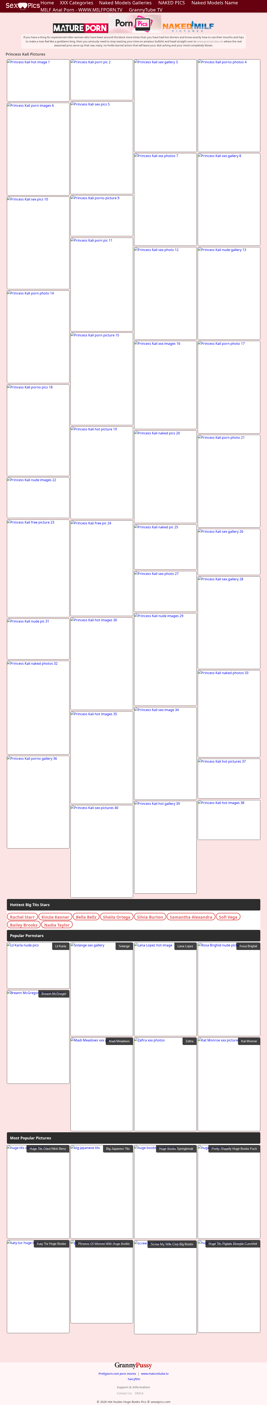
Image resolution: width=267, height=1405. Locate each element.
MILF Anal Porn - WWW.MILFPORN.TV (81, 9)
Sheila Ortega (116, 917)
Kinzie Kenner (55, 917)
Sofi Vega (228, 917)
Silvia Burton (150, 917)
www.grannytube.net (210, 41)
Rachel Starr (22, 917)
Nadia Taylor (57, 925)
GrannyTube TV (145, 9)
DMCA (139, 1393)
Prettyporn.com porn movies (117, 1374)
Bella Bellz (86, 917)
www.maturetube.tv (155, 1374)
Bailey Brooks (24, 925)
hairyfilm (134, 1379)
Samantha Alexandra (191, 917)
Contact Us (124, 1393)
